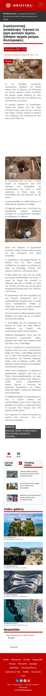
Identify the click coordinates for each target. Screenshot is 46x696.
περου (18, 431)
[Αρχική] (19, 5)
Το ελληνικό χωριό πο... (11, 566)
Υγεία (23, 676)
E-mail (11, 638)
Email (8, 457)
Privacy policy (17, 684)
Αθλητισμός (16, 659)
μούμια (15, 434)
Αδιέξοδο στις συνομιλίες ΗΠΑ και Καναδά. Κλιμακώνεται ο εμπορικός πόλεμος (30, 497)
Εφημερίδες (38, 659)
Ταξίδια (26, 672)
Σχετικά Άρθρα (13, 464)
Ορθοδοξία (14, 668)
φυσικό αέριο (30, 431)
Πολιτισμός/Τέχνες (29, 668)
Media (6, 659)
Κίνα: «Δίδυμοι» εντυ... (11, 537)
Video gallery (14, 509)
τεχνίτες (9, 431)
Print (18, 457)
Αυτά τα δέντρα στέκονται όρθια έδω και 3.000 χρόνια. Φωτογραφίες (29, 486)
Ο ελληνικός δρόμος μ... (11, 594)
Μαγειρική (22, 664)
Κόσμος (8, 61)
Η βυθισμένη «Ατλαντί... (11, 623)
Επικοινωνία (23, 687)
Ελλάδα (26, 659)
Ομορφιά (33, 664)
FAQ (8, 684)
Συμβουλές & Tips (12, 672)
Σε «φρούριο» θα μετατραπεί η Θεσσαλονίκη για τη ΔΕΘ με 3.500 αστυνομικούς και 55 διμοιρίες (20, 16)
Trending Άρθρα (29, 463)
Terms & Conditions (32, 684)
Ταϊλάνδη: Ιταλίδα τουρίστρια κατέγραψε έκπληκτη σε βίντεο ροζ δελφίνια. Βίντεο (29, 474)
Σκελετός (25, 434)
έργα (7, 434)
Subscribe (14, 647)
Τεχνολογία (36, 672)
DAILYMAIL (10, 436)
